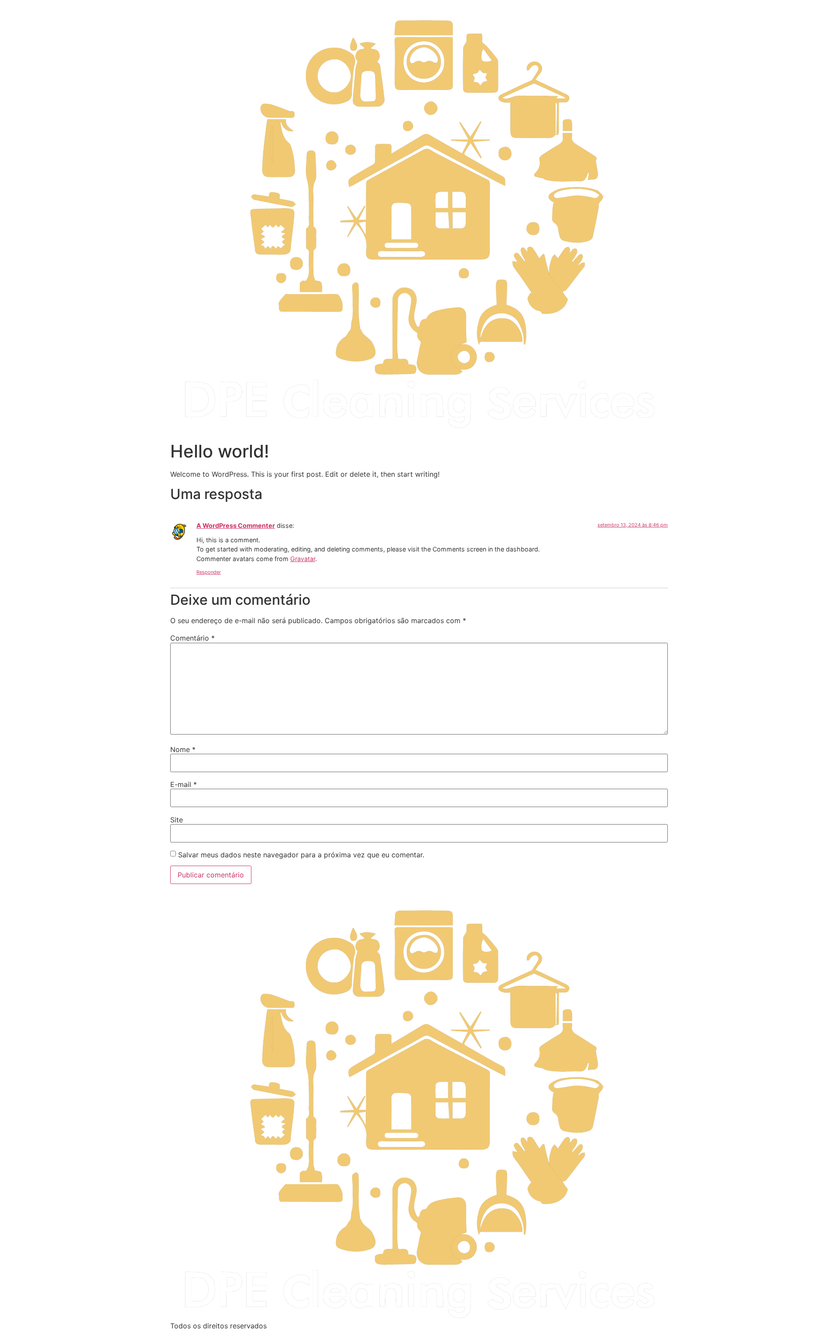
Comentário (192, 637)
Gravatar (302, 558)
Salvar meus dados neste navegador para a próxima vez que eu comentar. (301, 854)
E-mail (183, 784)
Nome (183, 749)
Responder (208, 572)
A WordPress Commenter (235, 525)
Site (176, 819)
